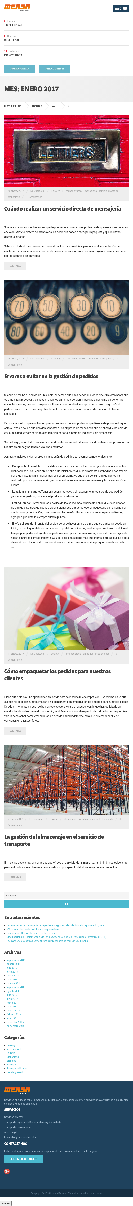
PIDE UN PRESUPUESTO (23, 1159)
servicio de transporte (101, 819)
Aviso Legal (10, 1132)
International (14, 1049)
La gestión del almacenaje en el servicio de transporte (54, 840)
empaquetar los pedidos (96, 653)
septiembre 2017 (16, 987)
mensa (93, 358)
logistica (83, 819)
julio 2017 (12, 995)
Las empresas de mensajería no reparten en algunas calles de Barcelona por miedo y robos (56, 925)
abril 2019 (12, 979)
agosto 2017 (13, 991)
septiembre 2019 (16, 960)
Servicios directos (13, 1117)
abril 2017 (12, 1006)
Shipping (56, 358)
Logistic (55, 653)
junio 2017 (12, 999)
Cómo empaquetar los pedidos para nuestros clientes (57, 675)
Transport (12, 1064)
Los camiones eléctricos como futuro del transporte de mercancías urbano (47, 941)
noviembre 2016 (16, 1026)
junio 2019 (12, 971)
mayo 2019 (13, 975)
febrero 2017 (14, 1014)
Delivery (55, 191)
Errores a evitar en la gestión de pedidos (51, 376)
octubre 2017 (14, 983)
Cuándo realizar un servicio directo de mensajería (62, 208)
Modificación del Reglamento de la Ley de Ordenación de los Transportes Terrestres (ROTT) (56, 937)
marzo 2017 (13, 1010)
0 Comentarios (34, 197)
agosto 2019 (13, 964)
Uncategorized (15, 1072)
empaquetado (73, 653)
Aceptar (5, 1203)
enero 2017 (13, 1018)
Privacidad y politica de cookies (21, 1137)
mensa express (74, 191)
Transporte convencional (17, 1127)
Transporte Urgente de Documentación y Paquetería (32, 1122)
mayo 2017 (13, 1002)
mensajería (91, 191)
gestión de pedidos (77, 358)
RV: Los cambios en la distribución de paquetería (33, 929)
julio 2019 (12, 967)
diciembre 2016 (15, 1022)
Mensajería (13, 1057)
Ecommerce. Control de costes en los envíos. (31, 933)
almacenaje (70, 819)
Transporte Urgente (17, 1068)
